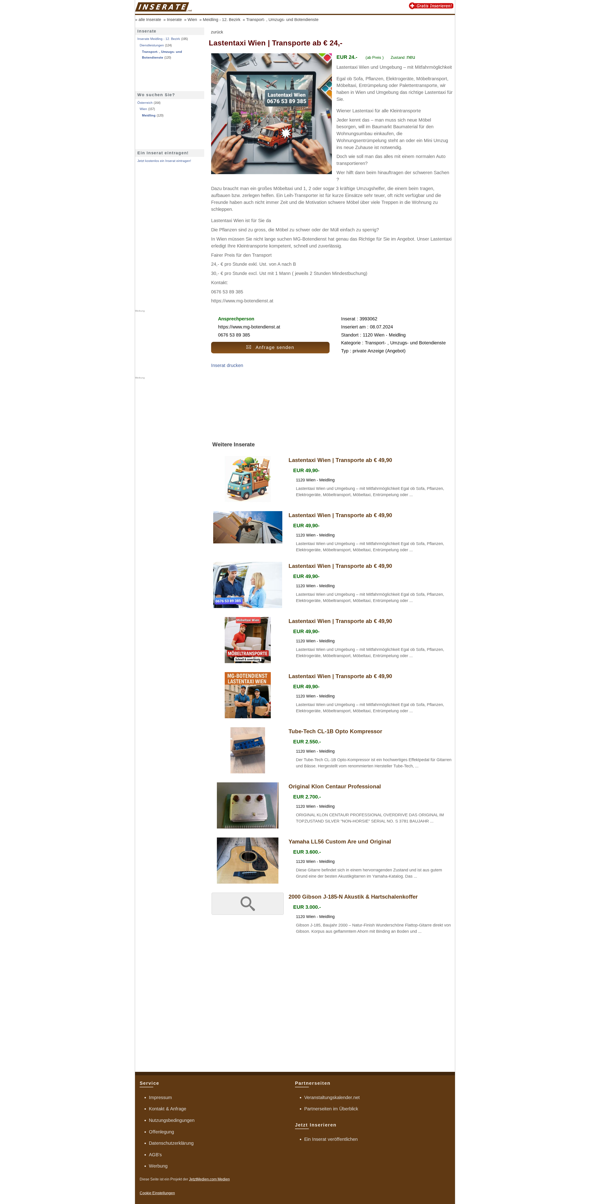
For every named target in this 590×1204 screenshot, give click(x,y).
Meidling (149, 115)
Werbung (158, 1165)
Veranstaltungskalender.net (332, 1097)
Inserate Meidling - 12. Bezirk (158, 39)
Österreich (145, 102)
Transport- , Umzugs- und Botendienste (282, 19)
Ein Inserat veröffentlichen (331, 1139)
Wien (192, 19)
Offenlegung (161, 1131)
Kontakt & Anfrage (167, 1108)
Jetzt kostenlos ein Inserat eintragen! (164, 161)
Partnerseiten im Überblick (331, 1108)
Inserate (174, 19)
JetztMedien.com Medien (209, 1179)
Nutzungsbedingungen (172, 1120)
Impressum (160, 1097)
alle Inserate (150, 19)
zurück (217, 32)
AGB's (155, 1154)
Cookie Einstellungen (157, 1193)
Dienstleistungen (152, 45)
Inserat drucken (227, 365)
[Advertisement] (332, 406)
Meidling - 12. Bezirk (221, 19)
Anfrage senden (275, 347)
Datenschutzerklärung (171, 1143)
